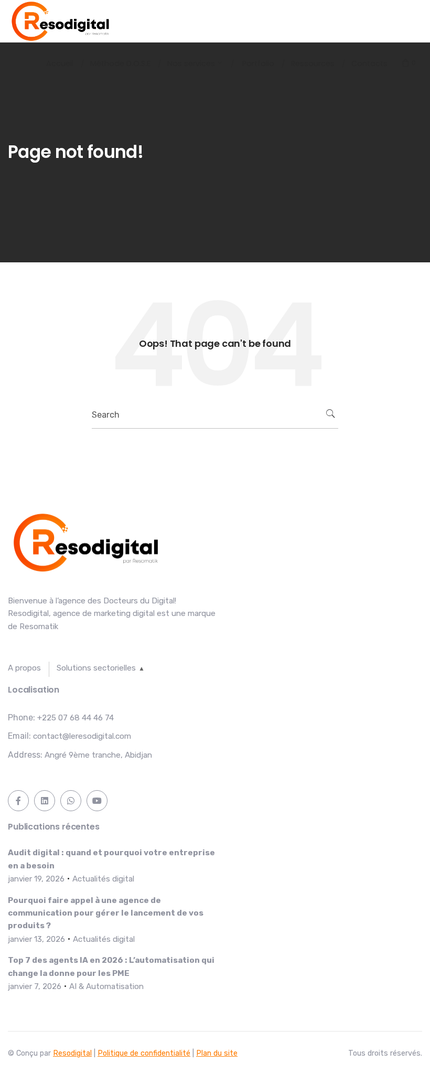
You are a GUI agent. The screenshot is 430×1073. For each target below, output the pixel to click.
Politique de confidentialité (144, 1053)
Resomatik (38, 626)
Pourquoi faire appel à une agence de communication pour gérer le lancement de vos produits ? (105, 913)
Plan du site (217, 1053)
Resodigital (72, 1053)
